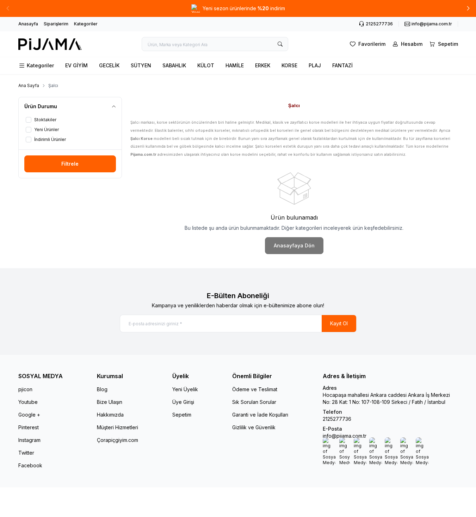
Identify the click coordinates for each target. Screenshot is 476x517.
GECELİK (109, 65)
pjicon (25, 389)
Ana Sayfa (28, 85)
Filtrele (70, 164)
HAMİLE (234, 65)
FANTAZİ (342, 65)
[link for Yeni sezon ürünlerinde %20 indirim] (238, 8)
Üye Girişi (183, 402)
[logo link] (50, 44)
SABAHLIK (174, 65)
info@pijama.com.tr (344, 436)
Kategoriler (86, 23)
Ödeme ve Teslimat (254, 389)
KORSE (289, 65)
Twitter (26, 453)
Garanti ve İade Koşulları (260, 415)
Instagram (29, 440)
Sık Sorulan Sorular (254, 402)
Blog (102, 389)
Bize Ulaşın (109, 402)
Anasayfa (28, 23)
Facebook (30, 465)
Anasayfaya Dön (294, 245)
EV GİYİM (76, 65)
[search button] (280, 44)
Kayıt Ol (339, 323)
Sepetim (181, 415)
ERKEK (262, 65)
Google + (29, 415)
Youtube (28, 402)
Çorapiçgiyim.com (117, 440)
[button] (468, 8)
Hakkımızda (110, 415)
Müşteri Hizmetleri (117, 427)
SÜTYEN (141, 65)
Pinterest (28, 427)
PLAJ (315, 65)
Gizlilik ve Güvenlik (254, 427)
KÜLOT (205, 65)
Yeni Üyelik (185, 389)
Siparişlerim (56, 23)
